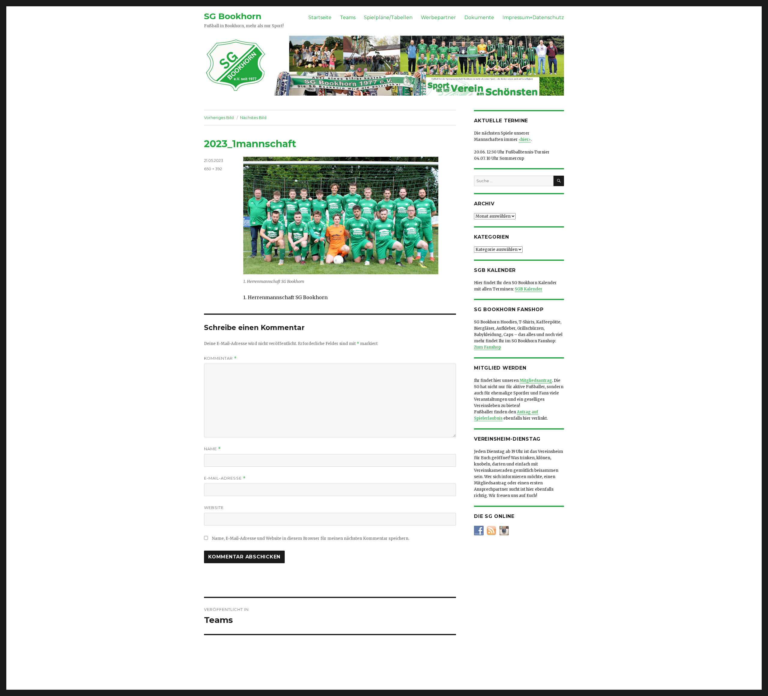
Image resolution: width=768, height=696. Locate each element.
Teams (348, 17)
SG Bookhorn (232, 16)
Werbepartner (438, 17)
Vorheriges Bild (219, 117)
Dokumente (479, 17)
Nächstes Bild (253, 117)
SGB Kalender (528, 289)
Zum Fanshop (487, 347)
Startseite (320, 17)
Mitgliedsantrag (536, 380)
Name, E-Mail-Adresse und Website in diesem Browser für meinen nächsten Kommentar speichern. (310, 538)
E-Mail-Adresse (225, 478)
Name (212, 448)
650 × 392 (213, 168)
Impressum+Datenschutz (533, 17)
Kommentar (220, 358)
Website (214, 507)
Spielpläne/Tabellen (388, 17)
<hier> (525, 139)
